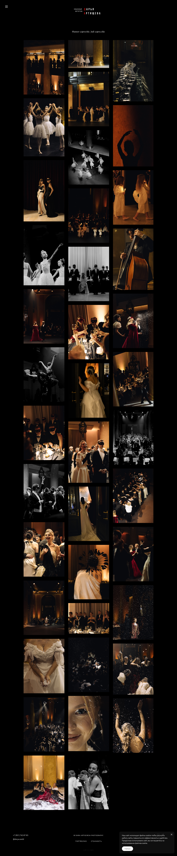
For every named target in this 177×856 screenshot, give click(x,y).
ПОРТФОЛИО (81, 841)
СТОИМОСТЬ (96, 841)
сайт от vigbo (88, 850)
